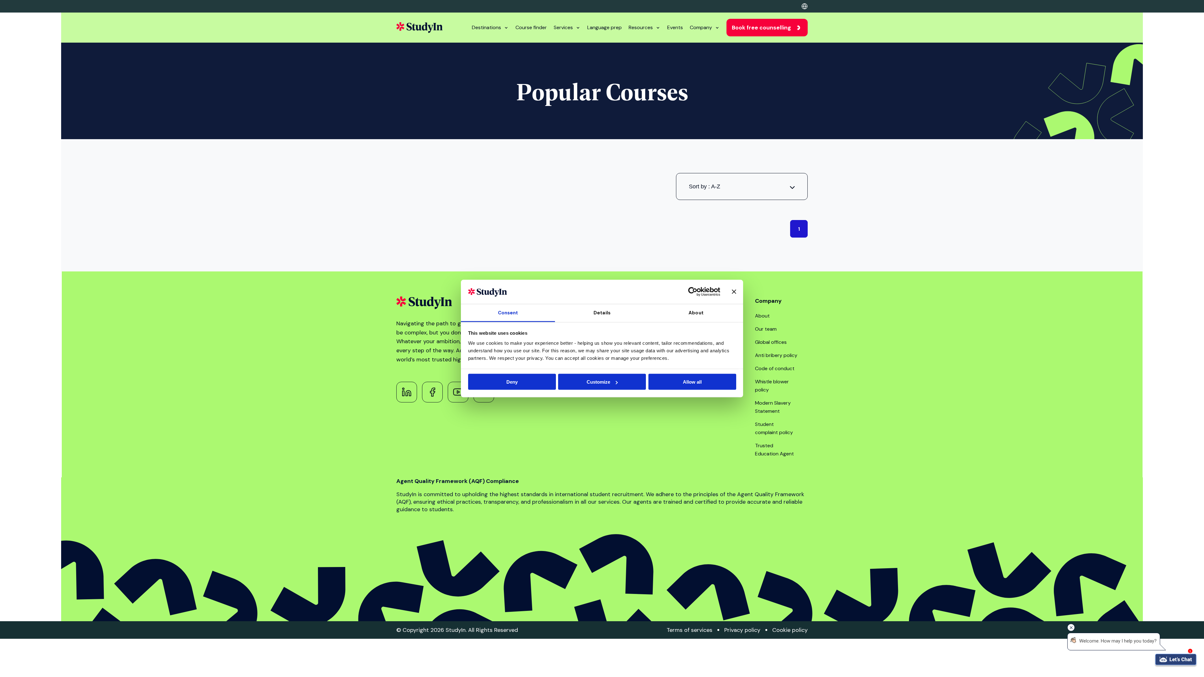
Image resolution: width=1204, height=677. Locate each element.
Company (701, 27)
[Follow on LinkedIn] (406, 392)
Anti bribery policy (776, 355)
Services (563, 27)
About (762, 315)
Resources (641, 27)
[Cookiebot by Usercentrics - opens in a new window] (692, 292)
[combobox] (741, 186)
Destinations (486, 27)
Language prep (604, 27)
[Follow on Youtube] (458, 392)
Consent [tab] (508, 312)
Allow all (692, 382)
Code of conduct (775, 368)
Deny (512, 382)
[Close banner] (734, 292)
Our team (766, 329)
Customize (598, 382)
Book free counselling (761, 27)
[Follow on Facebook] (432, 392)
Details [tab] (602, 312)
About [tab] (696, 312)
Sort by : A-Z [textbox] (704, 186)
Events (675, 27)
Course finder (531, 27)
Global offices (771, 342)
